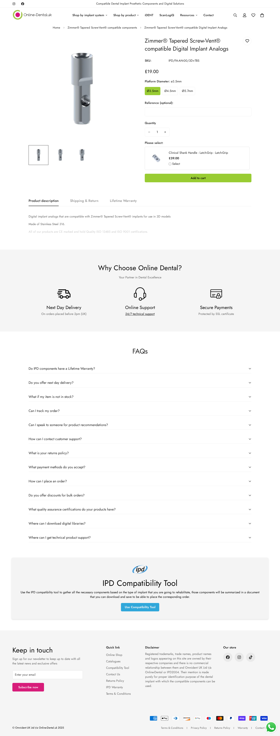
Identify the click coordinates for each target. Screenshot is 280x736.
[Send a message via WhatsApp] (271, 727)
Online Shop (114, 655)
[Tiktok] (250, 657)
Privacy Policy (199, 728)
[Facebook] (22, 3)
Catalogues (113, 661)
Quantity (150, 123)
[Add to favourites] (247, 41)
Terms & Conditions (118, 693)
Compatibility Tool (117, 668)
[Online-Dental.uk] (32, 15)
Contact (208, 15)
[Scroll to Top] (272, 715)
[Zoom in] (127, 44)
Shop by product (124, 15)
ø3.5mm (152, 91)
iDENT (149, 15)
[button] (262, 15)
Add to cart (198, 178)
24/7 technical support (140, 314)
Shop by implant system (88, 15)
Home (56, 27)
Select (176, 164)
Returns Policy (115, 681)
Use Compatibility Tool (140, 607)
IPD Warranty (114, 687)
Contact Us (113, 674)
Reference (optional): (159, 103)
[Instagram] (13, 3)
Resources (187, 15)
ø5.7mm (187, 91)
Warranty (243, 728)
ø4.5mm (170, 91)
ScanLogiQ (166, 15)
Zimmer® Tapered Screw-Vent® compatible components (102, 27)
